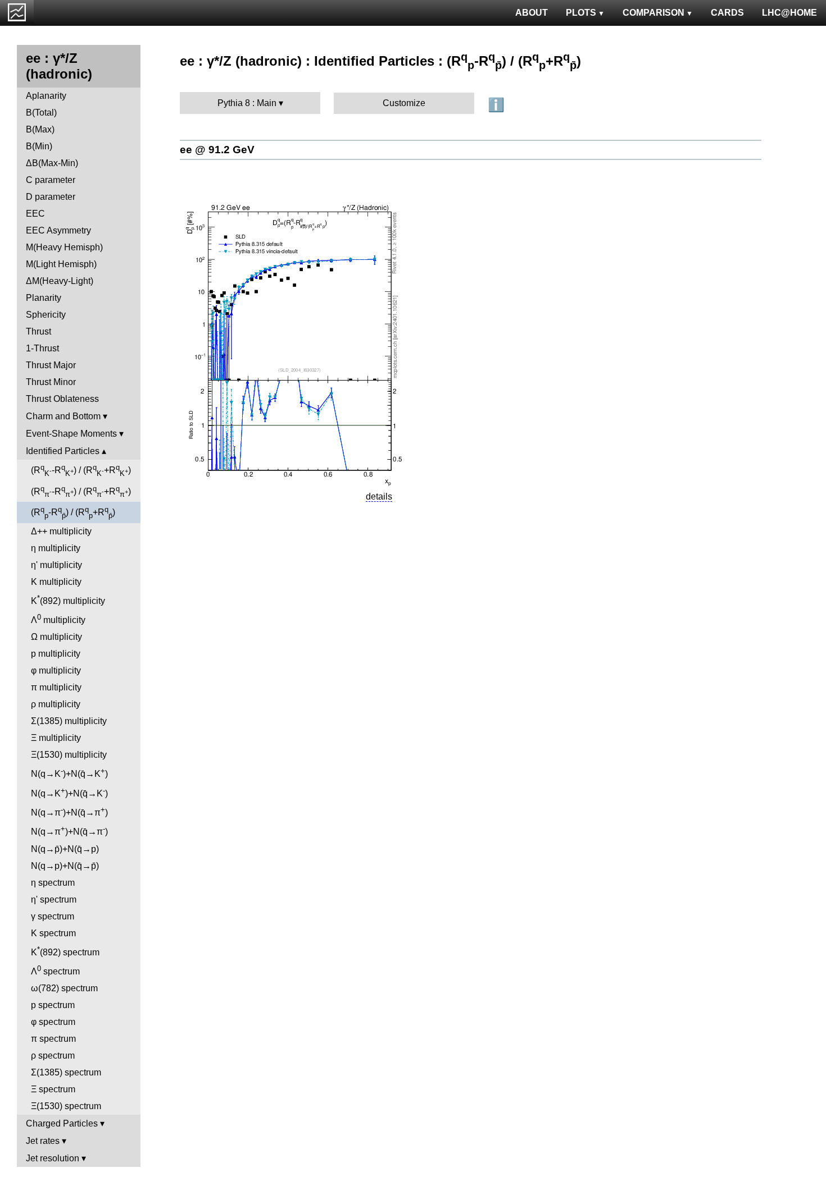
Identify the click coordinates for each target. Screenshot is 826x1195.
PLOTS (581, 12)
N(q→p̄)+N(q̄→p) (65, 849)
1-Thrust (42, 348)
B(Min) (39, 146)
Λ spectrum (55, 970)
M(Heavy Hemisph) (64, 247)
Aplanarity (46, 95)
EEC (35, 213)
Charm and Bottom (63, 416)
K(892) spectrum (65, 951)
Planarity (43, 298)
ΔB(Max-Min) (52, 163)
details (379, 496)
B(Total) (41, 112)
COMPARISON (653, 12)
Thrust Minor (51, 382)
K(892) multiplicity (68, 600)
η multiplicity (55, 548)
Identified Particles (62, 451)
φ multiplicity (56, 670)
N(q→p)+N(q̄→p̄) (65, 866)
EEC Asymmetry (58, 230)
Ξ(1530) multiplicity (69, 754)
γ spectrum (52, 916)
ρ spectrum (53, 1055)
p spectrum (53, 1005)
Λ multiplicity (58, 619)
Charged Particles (62, 1123)
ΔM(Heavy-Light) (59, 281)
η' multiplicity (56, 565)
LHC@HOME (789, 12)
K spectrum (53, 933)
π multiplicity (56, 687)
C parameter (50, 180)
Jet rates (43, 1141)
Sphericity (46, 314)
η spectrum (53, 882)
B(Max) (40, 129)
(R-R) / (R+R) (81, 470)
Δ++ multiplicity (61, 531)
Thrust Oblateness (62, 399)
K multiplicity (56, 582)
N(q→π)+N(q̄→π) (69, 811)
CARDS (727, 12)
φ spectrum (53, 1022)
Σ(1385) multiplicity (69, 721)
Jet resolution (52, 1158)
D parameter (50, 197)
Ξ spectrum (53, 1089)
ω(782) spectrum (64, 988)
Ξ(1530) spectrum (66, 1106)
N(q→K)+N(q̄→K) (69, 773)
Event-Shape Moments (71, 433)
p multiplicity (55, 653)
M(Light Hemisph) (61, 264)
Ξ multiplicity (56, 738)
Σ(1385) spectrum (66, 1072)
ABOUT (531, 12)
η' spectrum (53, 899)
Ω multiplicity (56, 637)
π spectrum (53, 1038)
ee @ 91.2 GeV (217, 149)
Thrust (38, 331)
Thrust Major (51, 365)
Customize (404, 103)
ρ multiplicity (55, 704)
